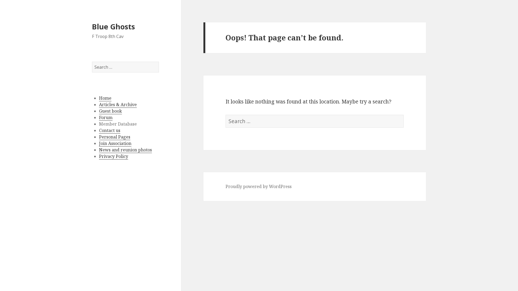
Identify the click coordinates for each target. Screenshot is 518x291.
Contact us (109, 130)
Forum (106, 117)
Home (105, 98)
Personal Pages (114, 137)
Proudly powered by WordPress (259, 186)
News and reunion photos (125, 150)
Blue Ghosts (113, 27)
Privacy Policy (113, 156)
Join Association (115, 143)
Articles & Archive (118, 105)
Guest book (110, 111)
